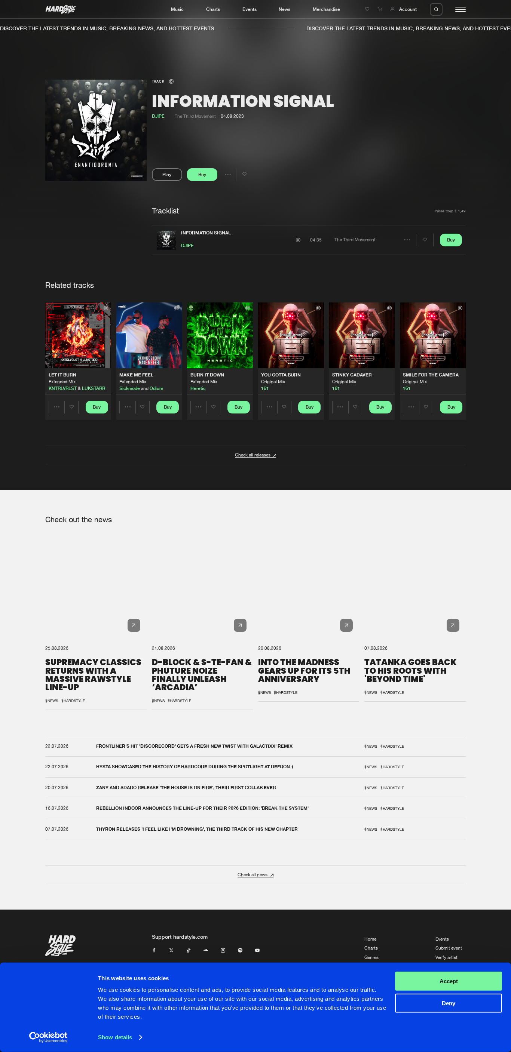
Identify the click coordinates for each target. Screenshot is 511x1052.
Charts (213, 9)
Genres (371, 957)
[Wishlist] (368, 9)
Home (370, 939)
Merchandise (326, 9)
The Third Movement (195, 116)
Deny (448, 1003)
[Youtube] (257, 950)
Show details (115, 1037)
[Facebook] (154, 950)
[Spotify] (240, 950)
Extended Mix (62, 381)
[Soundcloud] (206, 950)
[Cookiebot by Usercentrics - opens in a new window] (48, 1037)
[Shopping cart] (380, 9)
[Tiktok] (188, 950)
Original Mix (273, 381)
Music (177, 9)
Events (249, 9)
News (284, 9)
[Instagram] (223, 950)
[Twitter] (171, 950)
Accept (449, 981)
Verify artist (446, 957)
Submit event (448, 948)
